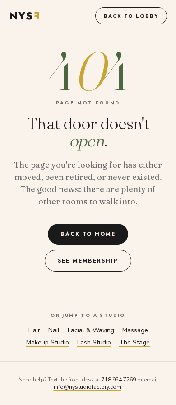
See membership (88, 261)
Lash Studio (94, 342)
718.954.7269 (119, 379)
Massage (135, 330)
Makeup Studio (47, 342)
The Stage (134, 342)
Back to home (88, 234)
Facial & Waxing (91, 330)
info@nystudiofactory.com (87, 387)
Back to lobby (131, 15)
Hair (34, 330)
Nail (54, 330)
